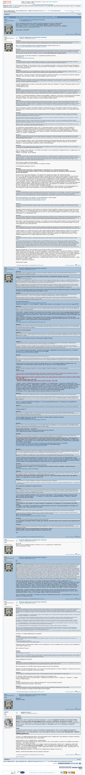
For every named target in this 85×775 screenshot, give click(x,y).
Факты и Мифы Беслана (9, 10)
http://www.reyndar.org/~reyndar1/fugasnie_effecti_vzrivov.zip (30, 322)
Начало (34, 4)
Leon (45, 10)
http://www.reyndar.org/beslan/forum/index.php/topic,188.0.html (31, 419)
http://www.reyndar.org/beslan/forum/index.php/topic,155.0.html (31, 515)
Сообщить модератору (70, 34)
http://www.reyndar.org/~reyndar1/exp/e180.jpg (27, 352)
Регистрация (50, 4)
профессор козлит (26, 712)
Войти (45, 4)
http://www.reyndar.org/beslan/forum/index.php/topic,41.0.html (31, 200)
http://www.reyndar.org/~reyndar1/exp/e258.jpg (27, 468)
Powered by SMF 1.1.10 (34, 772)
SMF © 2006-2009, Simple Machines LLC (47, 772)
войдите (44, 1)
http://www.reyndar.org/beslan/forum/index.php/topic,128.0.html (31, 46)
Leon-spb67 (15, 5)
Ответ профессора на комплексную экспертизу (32, 19)
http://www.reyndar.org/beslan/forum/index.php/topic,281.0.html (31, 302)
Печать (79, 14)
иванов (6, 712)
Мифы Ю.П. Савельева (33, 10)
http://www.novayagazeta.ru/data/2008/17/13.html (28, 27)
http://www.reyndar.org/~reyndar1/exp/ (25, 58)
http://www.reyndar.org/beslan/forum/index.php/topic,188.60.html (31, 445)
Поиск (42, 4)
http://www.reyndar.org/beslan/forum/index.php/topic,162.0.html (31, 198)
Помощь (38, 4)
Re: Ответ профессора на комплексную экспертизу (32, 37)
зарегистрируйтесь (53, 1)
